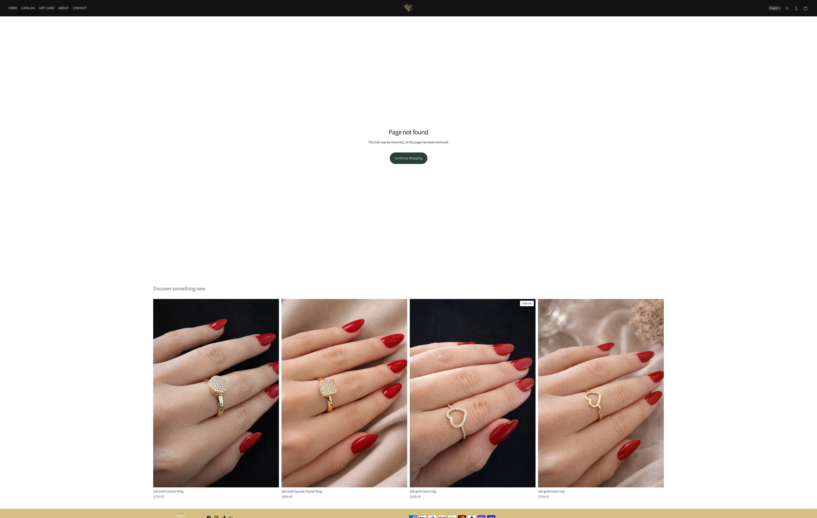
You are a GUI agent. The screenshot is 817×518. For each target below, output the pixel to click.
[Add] (272, 481)
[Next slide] (272, 393)
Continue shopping (408, 158)
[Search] (787, 8)
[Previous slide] (159, 393)
